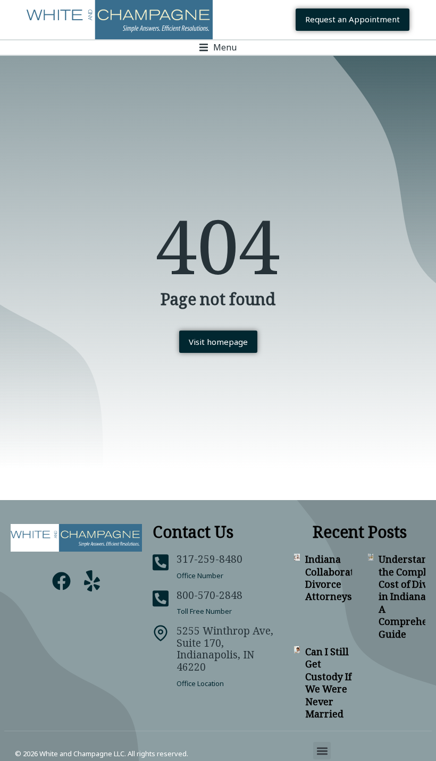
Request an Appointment (352, 19)
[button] (218, 47)
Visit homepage (218, 341)
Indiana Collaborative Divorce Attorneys (336, 578)
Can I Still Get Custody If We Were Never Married (328, 683)
